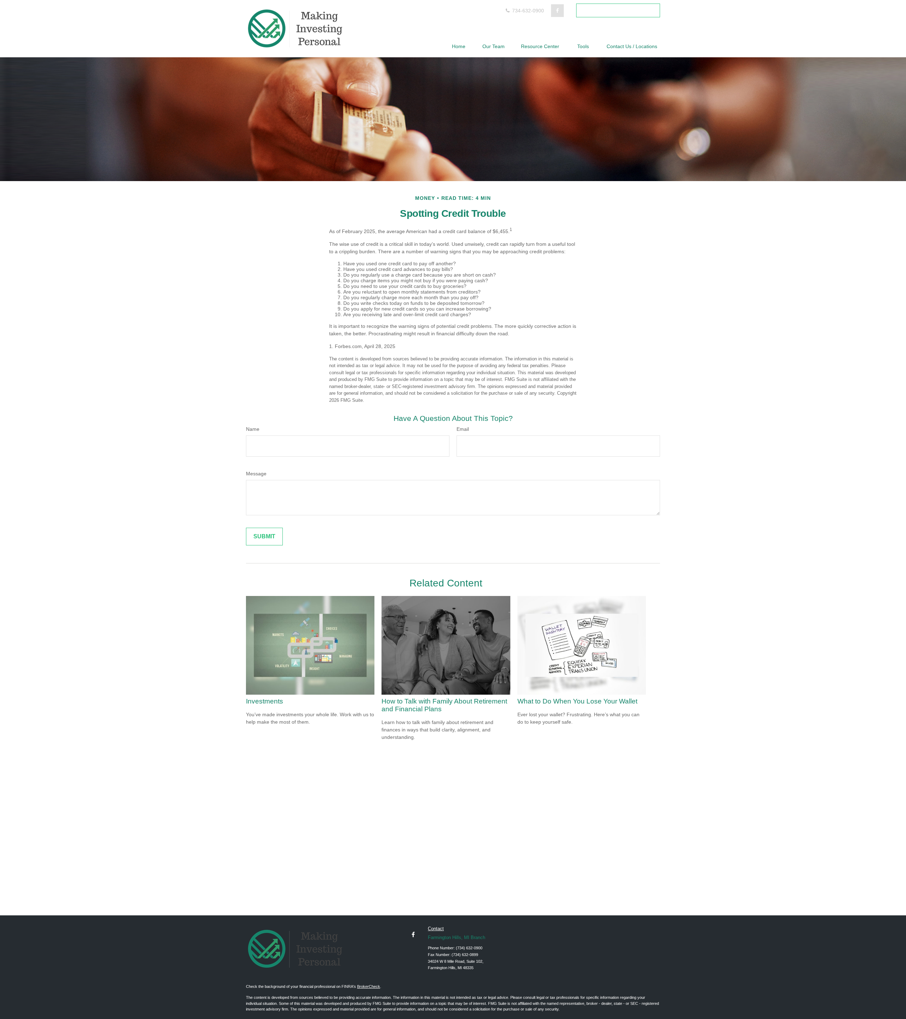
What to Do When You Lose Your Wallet (577, 701)
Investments (264, 701)
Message (256, 473)
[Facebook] (557, 10)
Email (463, 429)
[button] (458, 46)
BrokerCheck (368, 986)
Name (252, 429)
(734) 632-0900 (469, 948)
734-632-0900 (527, 10)
